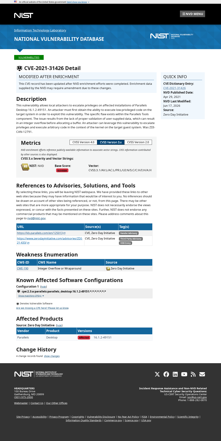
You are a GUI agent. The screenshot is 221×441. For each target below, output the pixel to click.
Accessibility (39, 416)
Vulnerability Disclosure (101, 416)
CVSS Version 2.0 (138, 142)
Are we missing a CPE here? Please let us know (42, 308)
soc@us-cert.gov (197, 397)
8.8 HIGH (62, 170)
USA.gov (146, 420)
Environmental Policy (162, 416)
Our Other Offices (56, 403)
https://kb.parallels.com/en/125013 (40, 233)
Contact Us (37, 403)
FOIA (144, 416)
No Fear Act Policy (128, 416)
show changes (52, 356)
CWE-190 (22, 268)
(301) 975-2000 (23, 397)
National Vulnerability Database (59, 39)
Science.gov (131, 420)
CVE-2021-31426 (174, 88)
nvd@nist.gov (36, 218)
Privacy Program (59, 416)
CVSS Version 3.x (111, 142)
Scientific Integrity (188, 416)
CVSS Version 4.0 (83, 142)
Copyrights (77, 416)
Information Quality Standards (84, 420)
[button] (192, 14)
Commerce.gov (113, 420)
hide (43, 286)
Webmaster (21, 403)
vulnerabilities (28, 57)
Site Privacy (23, 416)
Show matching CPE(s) (30, 295)
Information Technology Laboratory (40, 30)
